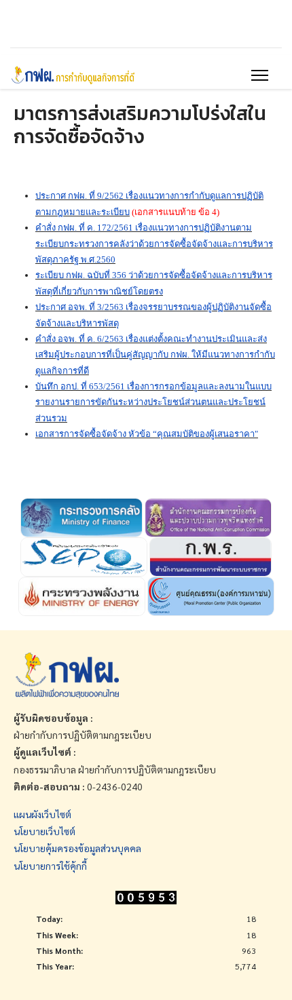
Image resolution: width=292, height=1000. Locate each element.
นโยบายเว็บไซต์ (44, 831)
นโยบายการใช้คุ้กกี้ (50, 866)
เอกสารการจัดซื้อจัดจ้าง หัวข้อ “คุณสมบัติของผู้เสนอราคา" (146, 434)
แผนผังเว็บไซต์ (42, 814)
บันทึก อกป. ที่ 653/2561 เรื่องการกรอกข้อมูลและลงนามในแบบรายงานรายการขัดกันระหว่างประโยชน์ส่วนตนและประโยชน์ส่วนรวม (153, 402)
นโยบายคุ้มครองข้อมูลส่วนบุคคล (77, 848)
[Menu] (259, 75)
